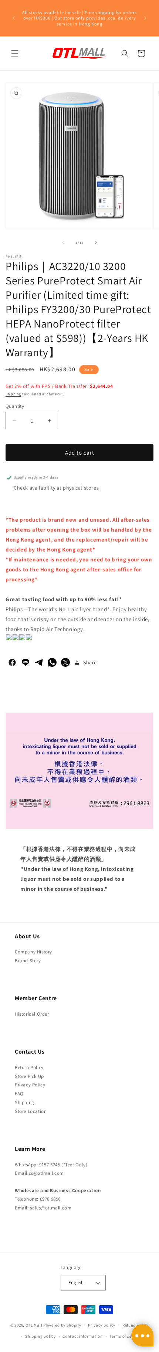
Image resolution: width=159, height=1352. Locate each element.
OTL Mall (34, 1324)
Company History (33, 952)
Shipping (13, 394)
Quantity (15, 406)
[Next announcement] (145, 18)
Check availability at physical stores (56, 487)
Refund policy (135, 1325)
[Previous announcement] (14, 18)
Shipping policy (40, 1336)
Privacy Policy (30, 1085)
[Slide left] (63, 243)
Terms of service (125, 1336)
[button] (15, 53)
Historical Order (32, 1014)
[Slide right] (96, 243)
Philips (13, 256)
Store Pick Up (29, 1076)
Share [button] (90, 662)
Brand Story (28, 960)
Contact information (82, 1336)
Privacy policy (101, 1325)
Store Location (31, 1111)
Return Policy (29, 1067)
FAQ (19, 1093)
